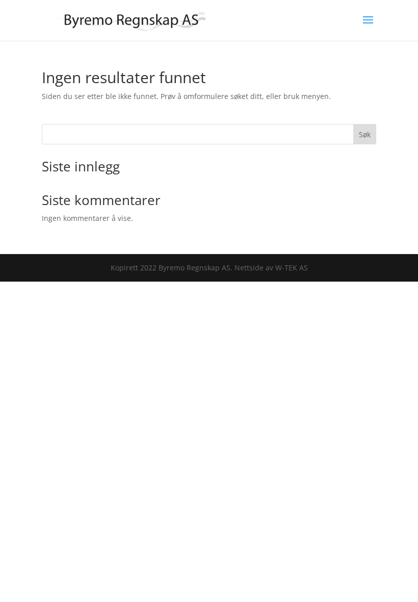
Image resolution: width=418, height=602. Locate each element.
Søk (365, 134)
